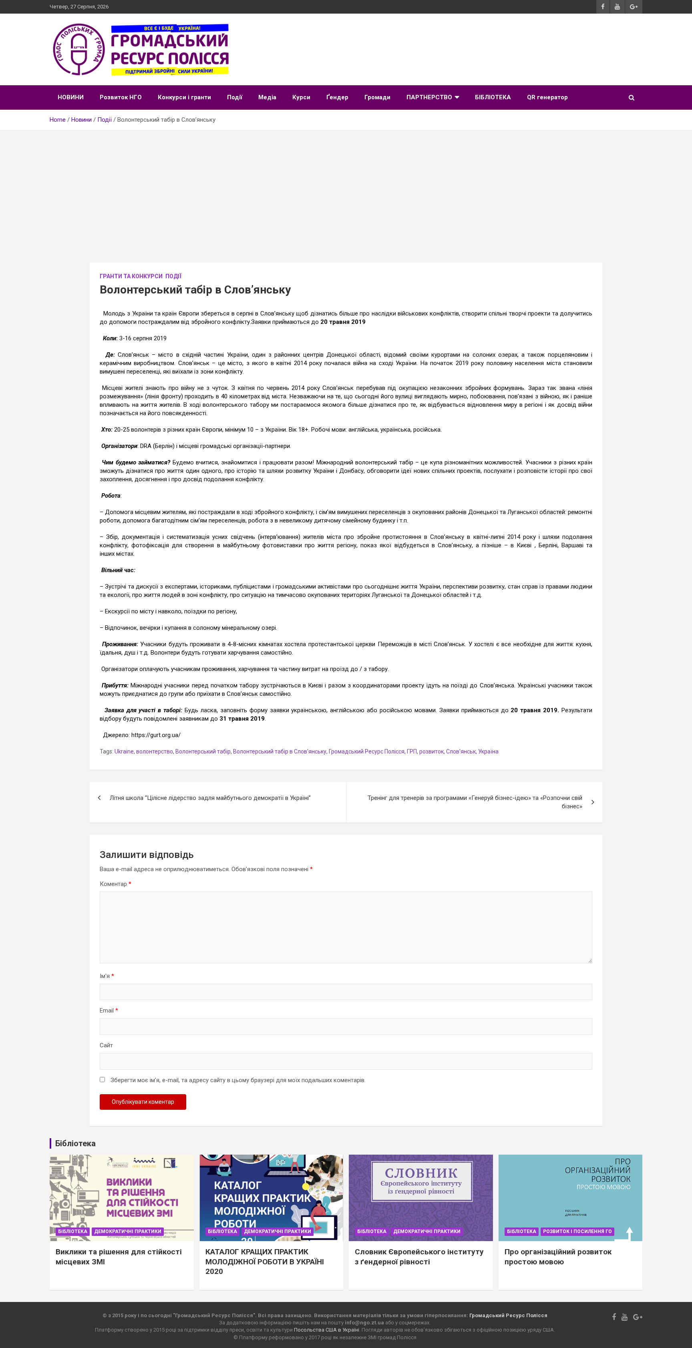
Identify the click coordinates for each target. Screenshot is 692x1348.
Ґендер (337, 97)
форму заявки (269, 710)
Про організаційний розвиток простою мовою (558, 1256)
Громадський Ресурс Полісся (366, 751)
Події (234, 97)
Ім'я (107, 976)
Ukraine (124, 751)
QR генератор (547, 97)
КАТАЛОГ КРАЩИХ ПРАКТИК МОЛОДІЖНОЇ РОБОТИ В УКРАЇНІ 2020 (264, 1261)
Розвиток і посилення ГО (577, 1231)
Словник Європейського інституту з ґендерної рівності (419, 1256)
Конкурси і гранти (184, 97)
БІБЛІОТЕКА (493, 97)
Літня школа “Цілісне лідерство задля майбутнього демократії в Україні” (210, 798)
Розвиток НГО (121, 97)
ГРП (412, 751)
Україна (488, 751)
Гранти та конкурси (131, 276)
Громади (377, 97)
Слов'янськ (461, 751)
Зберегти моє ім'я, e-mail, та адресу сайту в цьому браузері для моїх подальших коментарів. (238, 1080)
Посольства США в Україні (326, 1330)
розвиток (431, 751)
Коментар (115, 884)
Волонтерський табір (203, 751)
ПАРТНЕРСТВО (429, 97)
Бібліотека (72, 1231)
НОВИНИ (71, 97)
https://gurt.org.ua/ (156, 735)
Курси (301, 97)
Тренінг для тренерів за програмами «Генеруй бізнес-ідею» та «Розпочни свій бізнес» (475, 802)
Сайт (106, 1045)
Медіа (267, 97)
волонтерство (154, 751)
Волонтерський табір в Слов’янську (279, 751)
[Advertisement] (346, 191)
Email (109, 1010)
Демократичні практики (127, 1231)
